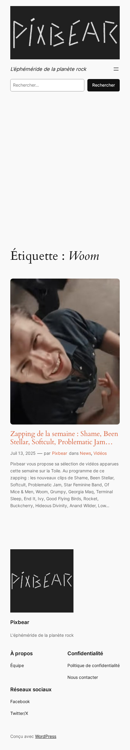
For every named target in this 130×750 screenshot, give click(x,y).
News (85, 453)
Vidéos (100, 453)
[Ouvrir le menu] (116, 69)
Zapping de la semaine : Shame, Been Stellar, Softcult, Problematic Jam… (64, 438)
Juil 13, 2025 (23, 453)
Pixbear (59, 453)
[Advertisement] (65, 168)
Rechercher (103, 85)
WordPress (45, 736)
